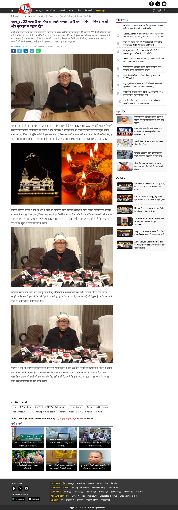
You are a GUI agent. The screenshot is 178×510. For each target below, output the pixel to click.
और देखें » (120, 178)
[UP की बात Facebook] (151, 6)
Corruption (113, 487)
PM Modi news (85, 411)
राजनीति (62, 10)
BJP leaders (25, 407)
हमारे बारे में (70, 500)
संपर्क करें (80, 500)
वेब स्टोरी (88, 10)
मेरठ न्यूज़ (139, 491)
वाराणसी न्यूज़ (91, 491)
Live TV (75, 495)
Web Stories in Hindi (129, 495)
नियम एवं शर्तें (105, 500)
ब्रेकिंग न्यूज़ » (122, 20)
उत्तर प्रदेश (25, 16)
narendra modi (67, 411)
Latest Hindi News (108, 495)
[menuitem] (39, 10)
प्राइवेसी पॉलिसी (92, 500)
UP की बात (50, 10)
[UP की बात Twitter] (157, 6)
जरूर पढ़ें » (121, 111)
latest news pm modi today (42, 411)
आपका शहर (100, 10)
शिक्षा (79, 10)
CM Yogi (39, 407)
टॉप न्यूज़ (39, 10)
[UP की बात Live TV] (159, 11)
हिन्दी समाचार (15, 16)
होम (64, 483)
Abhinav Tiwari (20, 46)
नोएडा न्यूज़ (67, 491)
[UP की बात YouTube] (164, 6)
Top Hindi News (89, 495)
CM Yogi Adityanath (56, 407)
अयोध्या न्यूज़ (128, 491)
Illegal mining (98, 487)
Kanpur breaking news (97, 407)
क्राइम (71, 10)
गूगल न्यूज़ (61, 418)
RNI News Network (36, 46)
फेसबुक (68, 418)
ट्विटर (81, 418)
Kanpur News (19, 411)
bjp (14, 407)
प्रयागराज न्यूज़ (116, 491)
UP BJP (99, 411)
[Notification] (153, 11)
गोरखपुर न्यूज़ (103, 491)
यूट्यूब (74, 418)
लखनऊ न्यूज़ (78, 491)
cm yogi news (76, 407)
